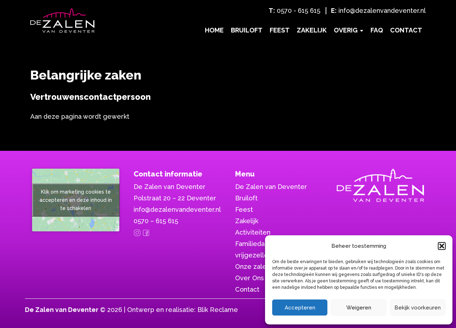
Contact (406, 30)
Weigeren (358, 307)
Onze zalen (252, 266)
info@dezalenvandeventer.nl (382, 10)
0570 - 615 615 (298, 10)
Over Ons (249, 278)
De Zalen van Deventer (271, 186)
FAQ (376, 30)
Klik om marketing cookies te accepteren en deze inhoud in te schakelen (76, 200)
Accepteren (300, 307)
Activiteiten (252, 232)
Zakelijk (312, 30)
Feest (280, 30)
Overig (346, 30)
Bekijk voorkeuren (417, 307)
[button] (441, 246)
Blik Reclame (217, 309)
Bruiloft (247, 30)
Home (214, 30)
